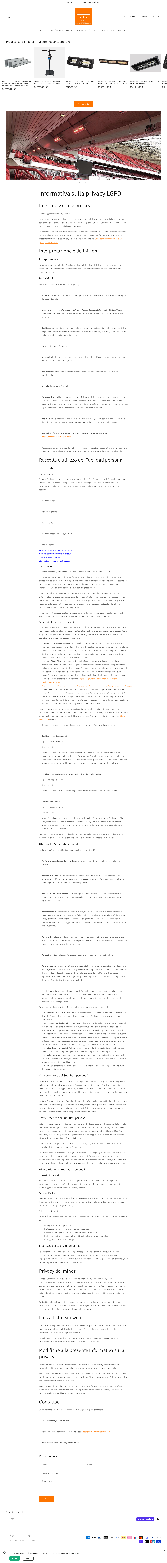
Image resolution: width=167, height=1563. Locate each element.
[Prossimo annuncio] (160, 2)
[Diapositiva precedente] (75, 183)
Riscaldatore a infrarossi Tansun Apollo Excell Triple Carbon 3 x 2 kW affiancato (112, 83)
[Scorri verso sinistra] (78, 97)
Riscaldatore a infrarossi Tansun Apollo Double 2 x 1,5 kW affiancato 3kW (80, 83)
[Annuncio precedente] (7, 2)
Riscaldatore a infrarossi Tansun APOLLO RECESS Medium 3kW (144, 83)
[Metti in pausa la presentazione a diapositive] (92, 183)
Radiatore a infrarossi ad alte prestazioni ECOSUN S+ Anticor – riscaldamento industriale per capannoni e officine (16, 84)
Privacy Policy (77, 1553)
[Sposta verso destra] (89, 97)
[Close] (164, 1550)
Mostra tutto (83, 104)
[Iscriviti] (47, 1519)
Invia (46, 1498)
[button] (8, 17)
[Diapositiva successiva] (86, 183)
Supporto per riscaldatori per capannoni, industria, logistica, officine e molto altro (48, 83)
